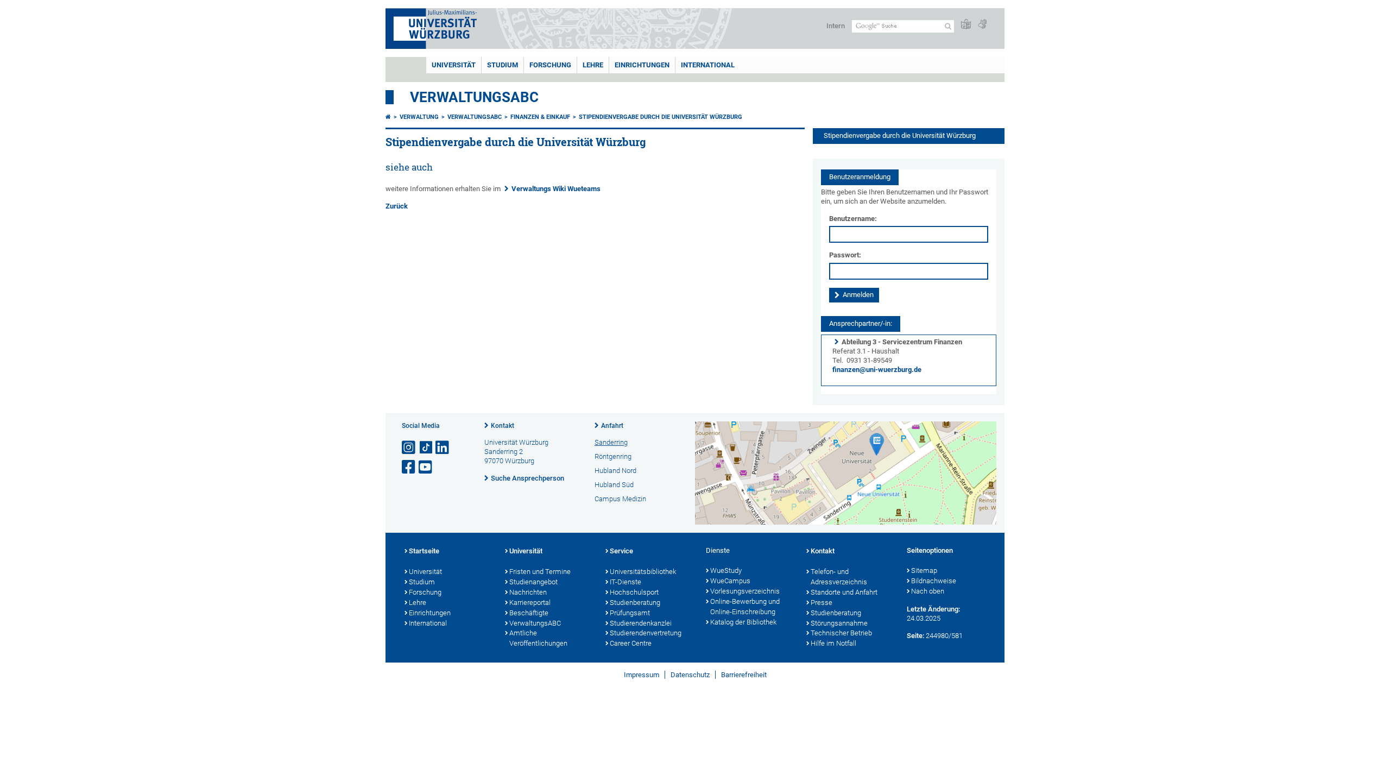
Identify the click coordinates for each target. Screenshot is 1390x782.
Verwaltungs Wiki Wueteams (556, 189)
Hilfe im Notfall (833, 643)
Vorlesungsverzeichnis (745, 591)
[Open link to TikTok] (426, 447)
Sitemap (924, 570)
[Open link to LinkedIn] (443, 447)
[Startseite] (388, 117)
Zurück (397, 206)
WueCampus (730, 581)
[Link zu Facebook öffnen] (409, 467)
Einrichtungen (642, 65)
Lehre (593, 65)
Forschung (550, 65)
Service (621, 551)
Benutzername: (853, 219)
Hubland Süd (614, 485)
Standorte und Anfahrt (844, 592)
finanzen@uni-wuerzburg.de (876, 369)
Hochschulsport (634, 592)
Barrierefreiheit (744, 675)
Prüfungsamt (630, 613)
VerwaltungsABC (474, 97)
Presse (821, 602)
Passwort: (845, 255)
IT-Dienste (625, 582)
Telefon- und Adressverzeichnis (839, 576)
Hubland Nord (615, 470)
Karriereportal (530, 602)
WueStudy (726, 570)
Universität (454, 65)
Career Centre (631, 643)
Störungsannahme (839, 623)
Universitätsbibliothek (643, 571)
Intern (835, 26)
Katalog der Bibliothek (743, 622)
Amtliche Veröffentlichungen (538, 638)
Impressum (641, 675)
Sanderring (611, 442)
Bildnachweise (933, 581)
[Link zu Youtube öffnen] (426, 467)
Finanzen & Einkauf (540, 117)
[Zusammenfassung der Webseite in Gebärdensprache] (982, 24)
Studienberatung (635, 602)
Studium (502, 65)
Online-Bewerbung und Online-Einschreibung (745, 606)
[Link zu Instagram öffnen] (409, 447)
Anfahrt (612, 426)
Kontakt (502, 426)
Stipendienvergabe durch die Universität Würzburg (660, 117)
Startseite (424, 551)
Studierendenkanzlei (641, 623)
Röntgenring (613, 456)
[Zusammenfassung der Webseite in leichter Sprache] (966, 24)
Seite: (915, 636)
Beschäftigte (528, 613)
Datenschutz (690, 675)
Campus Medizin (620, 499)
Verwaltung (419, 117)
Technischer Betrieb (841, 633)
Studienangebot (533, 582)
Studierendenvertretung (645, 633)
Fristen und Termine (540, 571)
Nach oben (927, 591)
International (708, 65)
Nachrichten (528, 592)
